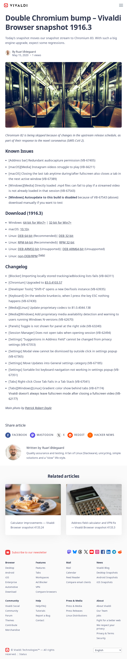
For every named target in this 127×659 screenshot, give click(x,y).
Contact (40, 620)
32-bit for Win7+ (60, 223)
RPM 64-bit (25, 242)
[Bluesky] (75, 552)
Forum (8, 615)
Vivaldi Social (12, 605)
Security (101, 638)
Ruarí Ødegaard (26, 51)
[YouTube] (92, 552)
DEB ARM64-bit (73, 249)
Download (10, 591)
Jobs (99, 615)
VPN (38, 587)
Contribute (11, 625)
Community (11, 610)
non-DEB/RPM (28, 256)
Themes (9, 620)
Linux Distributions (76, 615)
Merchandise (12, 629)
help (41, 255)
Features (40, 567)
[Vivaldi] (15, 5)
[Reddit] (120, 552)
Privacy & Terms (105, 633)
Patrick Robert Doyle (38, 408)
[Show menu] (121, 5)
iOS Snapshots (105, 582)
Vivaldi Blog (103, 567)
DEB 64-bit (25, 236)
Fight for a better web (109, 620)
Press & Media (74, 605)
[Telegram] (114, 552)
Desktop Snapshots (107, 572)
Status (23, 654)
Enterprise (11, 582)
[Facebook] (103, 552)
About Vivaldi (104, 605)
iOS (7, 577)
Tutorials (40, 610)
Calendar (71, 572)
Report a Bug (43, 615)
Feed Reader (73, 577)
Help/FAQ (41, 605)
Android (9, 572)
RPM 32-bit (66, 242)
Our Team (102, 610)
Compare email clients (78, 582)
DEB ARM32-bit (28, 249)
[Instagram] (97, 552)
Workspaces (42, 577)
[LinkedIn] (108, 552)
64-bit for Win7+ (34, 223)
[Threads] (80, 552)
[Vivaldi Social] (69, 552)
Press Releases (74, 610)
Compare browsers (46, 591)
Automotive (11, 587)
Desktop (9, 567)
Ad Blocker (41, 582)
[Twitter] (86, 552)
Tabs (38, 572)
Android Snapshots (107, 577)
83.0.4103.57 (53, 282)
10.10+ (24, 229)
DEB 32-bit (66, 236)
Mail (68, 567)
